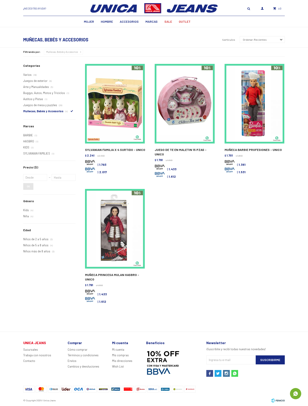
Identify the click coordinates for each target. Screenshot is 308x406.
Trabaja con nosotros (37, 355)
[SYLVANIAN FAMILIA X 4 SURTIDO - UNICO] (115, 103)
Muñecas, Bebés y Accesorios (62, 51)
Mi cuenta (118, 349)
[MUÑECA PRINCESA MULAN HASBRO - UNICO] (115, 228)
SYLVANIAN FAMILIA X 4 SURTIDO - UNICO (115, 150)
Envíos (72, 361)
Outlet (185, 21)
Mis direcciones (122, 361)
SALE (168, 21)
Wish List (118, 366)
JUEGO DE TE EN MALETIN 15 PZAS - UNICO (181, 152)
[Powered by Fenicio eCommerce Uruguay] (278, 400)
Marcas (151, 21)
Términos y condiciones (83, 355)
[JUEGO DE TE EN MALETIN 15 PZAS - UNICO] (184, 103)
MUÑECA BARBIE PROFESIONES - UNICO (253, 150)
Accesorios (129, 21)
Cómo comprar (77, 349)
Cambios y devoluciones (83, 366)
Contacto (29, 361)
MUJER (89, 21)
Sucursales (30, 349)
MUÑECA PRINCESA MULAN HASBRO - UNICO (112, 277)
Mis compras (120, 355)
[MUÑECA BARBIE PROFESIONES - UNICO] (254, 103)
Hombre (107, 21)
